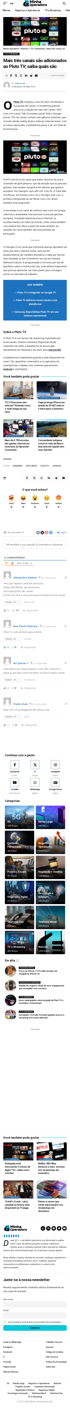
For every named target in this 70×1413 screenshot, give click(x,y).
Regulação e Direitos (50, 871)
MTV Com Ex (31, 466)
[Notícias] (50, 942)
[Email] (36, 75)
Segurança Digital (17, 896)
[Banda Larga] (50, 817)
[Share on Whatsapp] (21, 75)
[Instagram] (55, 768)
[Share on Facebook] (11, 75)
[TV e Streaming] (19, 942)
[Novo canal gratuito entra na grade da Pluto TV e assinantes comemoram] (10, 1000)
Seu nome (8, 1299)
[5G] (19, 817)
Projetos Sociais (13, 436)
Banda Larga (44, 436)
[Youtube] (14, 786)
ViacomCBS (54, 349)
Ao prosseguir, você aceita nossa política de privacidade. (34, 1322)
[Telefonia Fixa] (19, 917)
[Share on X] (16, 75)
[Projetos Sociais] (19, 867)
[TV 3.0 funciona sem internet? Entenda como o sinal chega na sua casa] (18, 390)
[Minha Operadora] (35, 3)
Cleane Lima (20, 83)
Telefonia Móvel (47, 921)
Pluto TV (18, 101)
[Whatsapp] (43, 1228)
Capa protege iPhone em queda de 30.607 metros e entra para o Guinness (51, 405)
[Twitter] (59, 1228)
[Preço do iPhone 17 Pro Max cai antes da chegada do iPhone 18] (10, 971)
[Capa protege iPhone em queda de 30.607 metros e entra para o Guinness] (52, 390)
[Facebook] (14, 768)
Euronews (17, 466)
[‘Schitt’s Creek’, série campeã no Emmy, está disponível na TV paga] (18, 1189)
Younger (57, 466)
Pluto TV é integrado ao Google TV (36, 292)
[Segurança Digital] (19, 892)
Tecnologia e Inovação (49, 398)
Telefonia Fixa (15, 921)
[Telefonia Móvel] (50, 917)
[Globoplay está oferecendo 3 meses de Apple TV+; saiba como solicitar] (18, 1151)
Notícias (43, 946)
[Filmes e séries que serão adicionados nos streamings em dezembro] (52, 1189)
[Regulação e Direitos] (50, 867)
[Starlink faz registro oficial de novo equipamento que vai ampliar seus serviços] (10, 985)
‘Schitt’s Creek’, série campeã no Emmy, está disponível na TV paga (17, 1204)
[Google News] (55, 786)
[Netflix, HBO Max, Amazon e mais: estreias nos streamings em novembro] (52, 1151)
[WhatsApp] (35, 786)
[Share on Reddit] (31, 75)
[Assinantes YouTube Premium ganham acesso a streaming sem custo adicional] (10, 1014)
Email (5, 1310)
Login (63, 532)
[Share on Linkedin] (26, 75)
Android (7, 369)
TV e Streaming (11, 54)
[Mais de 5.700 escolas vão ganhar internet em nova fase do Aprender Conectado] (18, 428)
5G (9, 821)
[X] (35, 768)
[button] (6, 3)
